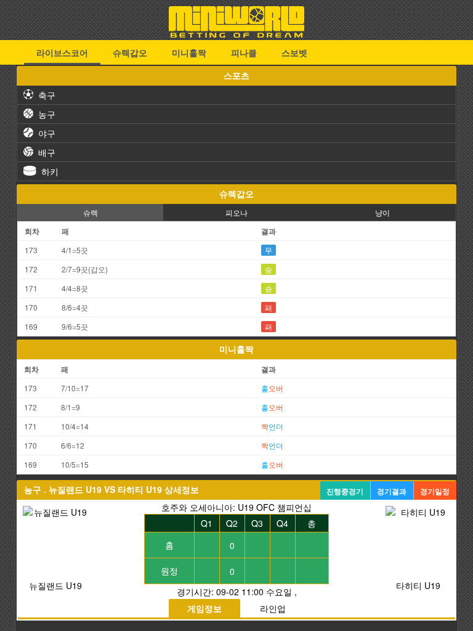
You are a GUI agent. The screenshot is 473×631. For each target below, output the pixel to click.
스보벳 (294, 52)
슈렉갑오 (130, 52)
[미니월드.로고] (236, 34)
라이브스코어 (62, 52)
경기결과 (391, 491)
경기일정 (435, 491)
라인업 (273, 608)
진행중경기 (344, 491)
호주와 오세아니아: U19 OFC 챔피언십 (236, 507)
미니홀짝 (189, 52)
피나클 (244, 52)
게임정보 (204, 608)
